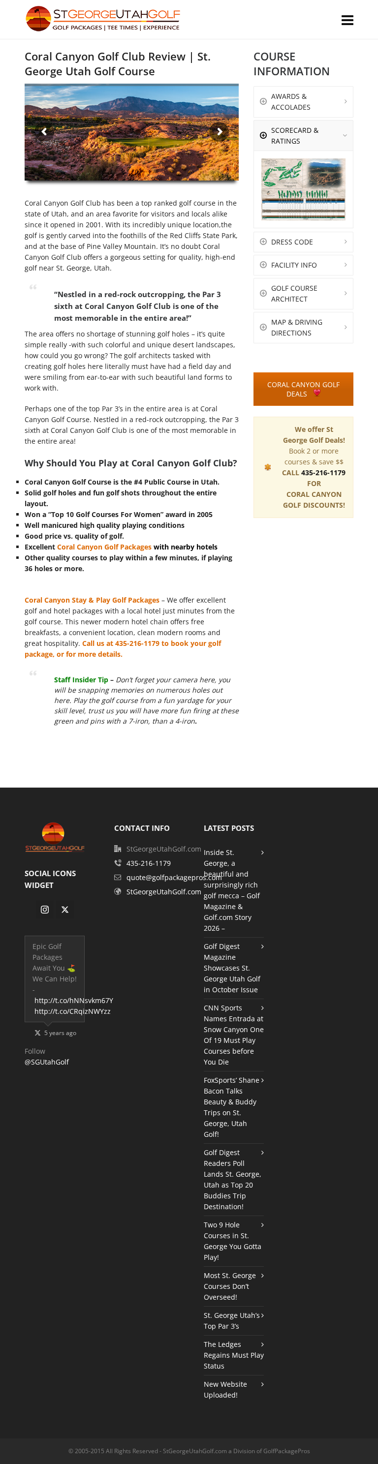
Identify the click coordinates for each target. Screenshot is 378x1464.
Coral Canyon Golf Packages (104, 546)
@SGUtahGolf (47, 1062)
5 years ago (60, 1033)
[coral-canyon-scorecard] (303, 189)
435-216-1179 (138, 643)
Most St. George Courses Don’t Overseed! (230, 1286)
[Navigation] (347, 19)
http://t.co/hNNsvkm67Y (73, 1000)
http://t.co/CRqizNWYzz (72, 1011)
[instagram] (45, 909)
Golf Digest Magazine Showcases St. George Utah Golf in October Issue (232, 968)
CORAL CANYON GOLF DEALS (303, 389)
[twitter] (65, 909)
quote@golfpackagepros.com (174, 877)
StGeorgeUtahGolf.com (163, 891)
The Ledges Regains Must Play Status (234, 1355)
